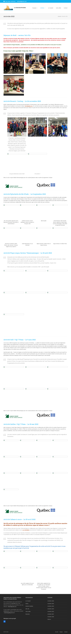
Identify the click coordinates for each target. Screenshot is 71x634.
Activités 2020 (51, 616)
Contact (65, 631)
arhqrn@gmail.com (22, 1)
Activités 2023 (51, 608)
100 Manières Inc (29, 106)
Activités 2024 (51, 606)
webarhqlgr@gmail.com (9, 612)
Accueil (59, 16)
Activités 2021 (51, 614)
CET (4, 631)
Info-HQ (27, 608)
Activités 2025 (51, 603)
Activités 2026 (51, 601)
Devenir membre (29, 606)
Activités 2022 (51, 611)
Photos (49, 619)
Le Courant (28, 601)
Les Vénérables (25, 530)
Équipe (61, 631)
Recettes (28, 614)
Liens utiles (28, 611)
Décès (27, 603)
